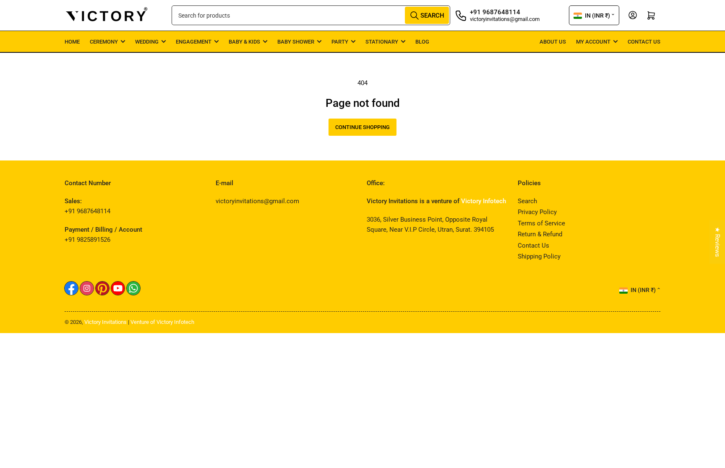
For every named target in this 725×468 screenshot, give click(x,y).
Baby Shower (295, 42)
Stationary (381, 42)
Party (339, 42)
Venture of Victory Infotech (162, 322)
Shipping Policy (539, 256)
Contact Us (644, 42)
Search (527, 201)
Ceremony (104, 42)
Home (72, 42)
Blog (422, 42)
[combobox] (311, 15)
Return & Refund (540, 234)
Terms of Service (541, 223)
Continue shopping (362, 127)
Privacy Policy (537, 212)
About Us (553, 42)
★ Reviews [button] (717, 242)
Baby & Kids (244, 42)
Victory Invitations (105, 322)
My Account (593, 42)
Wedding (147, 42)
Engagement (193, 42)
